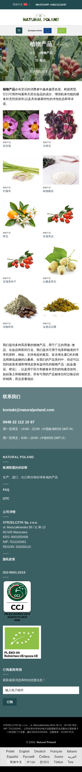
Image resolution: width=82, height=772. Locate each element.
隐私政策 (9, 559)
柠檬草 (7, 191)
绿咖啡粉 (8, 326)
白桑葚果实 (49, 281)
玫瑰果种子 (9, 281)
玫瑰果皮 (48, 236)
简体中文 (18, 4)
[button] (19, 30)
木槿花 (47, 145)
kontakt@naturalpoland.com (28, 410)
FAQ (6, 489)
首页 (32, 52)
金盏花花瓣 (49, 326)
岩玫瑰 (7, 145)
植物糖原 (48, 191)
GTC (6, 498)
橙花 (5, 236)
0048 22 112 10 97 (19, 422)
